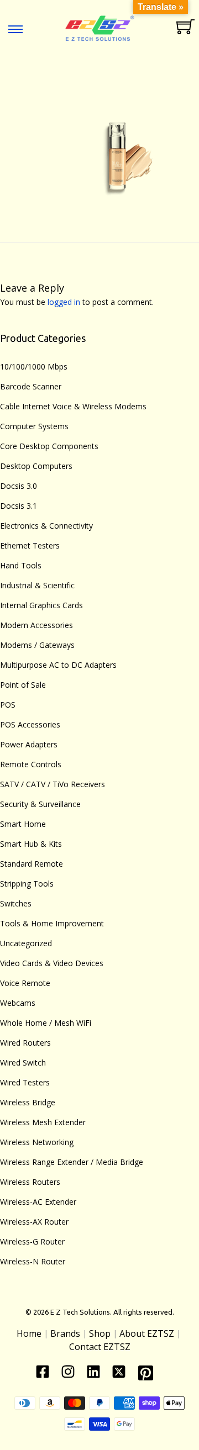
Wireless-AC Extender (38, 1201)
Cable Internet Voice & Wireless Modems (73, 406)
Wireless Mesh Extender (43, 1122)
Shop (100, 1333)
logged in (64, 302)
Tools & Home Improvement (52, 923)
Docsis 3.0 (18, 486)
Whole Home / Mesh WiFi (45, 1022)
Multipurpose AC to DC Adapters (58, 665)
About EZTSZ (146, 1333)
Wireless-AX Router (34, 1221)
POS (7, 704)
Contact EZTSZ (99, 1347)
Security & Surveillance (40, 804)
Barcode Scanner (30, 386)
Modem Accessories (36, 625)
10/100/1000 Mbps (33, 366)
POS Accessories (30, 724)
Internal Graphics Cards (41, 605)
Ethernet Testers (30, 545)
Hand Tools (20, 565)
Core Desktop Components (49, 446)
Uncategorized (26, 943)
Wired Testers (25, 1082)
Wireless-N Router (32, 1261)
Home (29, 1333)
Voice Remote (25, 983)
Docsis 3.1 (18, 505)
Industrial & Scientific (37, 585)
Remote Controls (30, 764)
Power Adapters (28, 744)
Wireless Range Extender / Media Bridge (71, 1162)
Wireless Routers (30, 1182)
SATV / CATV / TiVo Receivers (52, 784)
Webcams (17, 1003)
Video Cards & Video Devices (51, 963)
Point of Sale (23, 684)
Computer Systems (34, 426)
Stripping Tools (27, 883)
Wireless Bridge (27, 1102)
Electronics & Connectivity (46, 525)
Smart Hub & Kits (31, 844)
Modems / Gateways (37, 645)
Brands (65, 1333)
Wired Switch (23, 1062)
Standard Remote (31, 863)
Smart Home (23, 824)
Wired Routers (25, 1042)
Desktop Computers (36, 466)
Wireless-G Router (32, 1241)
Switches (16, 903)
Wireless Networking (37, 1142)
